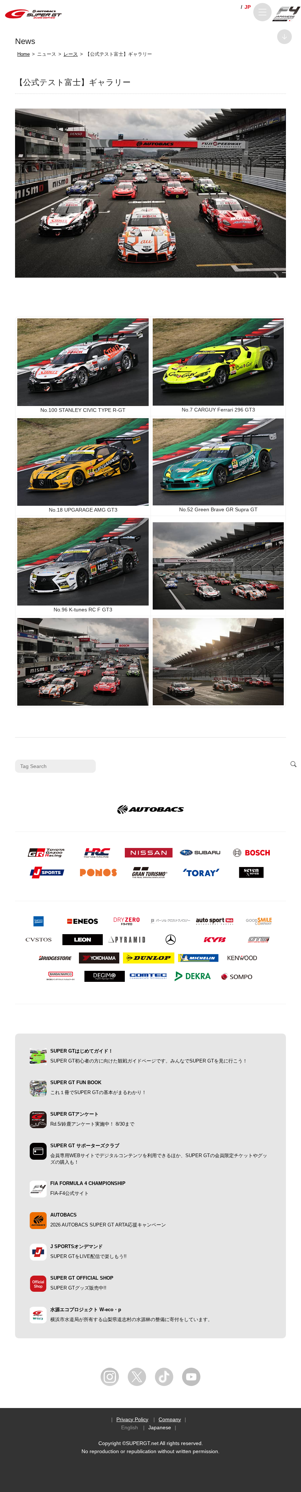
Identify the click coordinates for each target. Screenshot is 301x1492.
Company (170, 1419)
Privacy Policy (132, 1419)
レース (71, 54)
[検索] (293, 764)
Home (23, 54)
